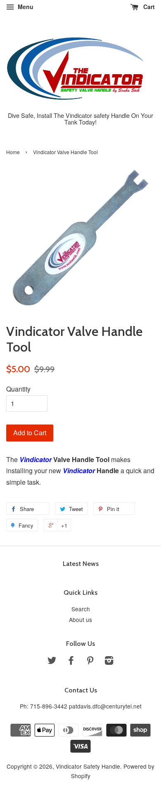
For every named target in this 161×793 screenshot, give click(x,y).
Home (13, 151)
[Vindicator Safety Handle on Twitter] (52, 661)
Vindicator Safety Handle (88, 766)
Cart (148, 6)
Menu (24, 6)
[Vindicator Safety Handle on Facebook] (71, 661)
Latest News (81, 564)
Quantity (18, 389)
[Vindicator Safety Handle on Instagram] (109, 661)
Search (80, 609)
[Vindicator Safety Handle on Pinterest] (90, 661)
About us (80, 619)
